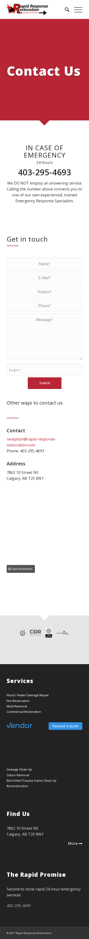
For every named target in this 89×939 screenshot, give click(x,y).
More (73, 843)
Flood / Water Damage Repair (28, 695)
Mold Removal (17, 706)
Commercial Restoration (24, 712)
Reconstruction (17, 786)
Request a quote (65, 726)
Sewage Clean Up (19, 769)
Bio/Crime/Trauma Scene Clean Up (31, 780)
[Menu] (75, 9)
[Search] (64, 9)
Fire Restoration (18, 701)
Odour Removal (18, 775)
